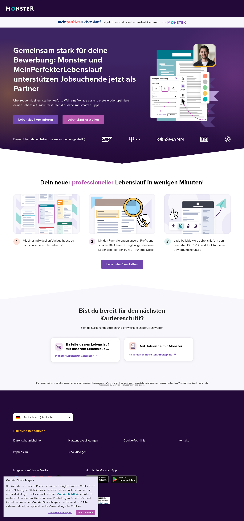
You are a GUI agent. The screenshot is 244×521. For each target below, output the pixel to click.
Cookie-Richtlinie (68, 494)
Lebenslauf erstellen (83, 120)
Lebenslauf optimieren (35, 120)
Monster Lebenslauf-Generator (74, 355)
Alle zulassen (85, 512)
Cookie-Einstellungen (60, 512)
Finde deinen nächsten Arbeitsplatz (150, 354)
